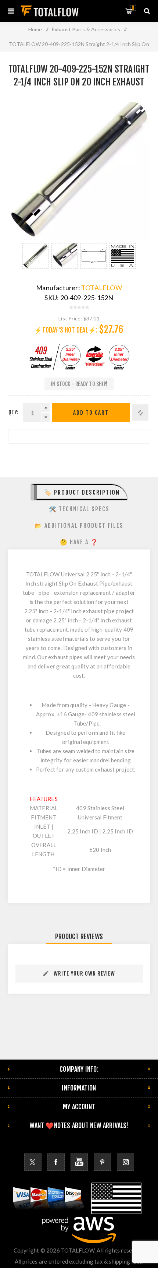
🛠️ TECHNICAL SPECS (79, 509)
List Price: (70, 318)
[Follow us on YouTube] (79, 1162)
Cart (133, 8)
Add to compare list (140, 412)
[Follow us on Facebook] (56, 1162)
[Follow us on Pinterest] (102, 1162)
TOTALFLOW (101, 288)
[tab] (79, 492)
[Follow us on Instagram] (125, 1162)
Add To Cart (91, 412)
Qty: (13, 412)
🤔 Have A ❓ (79, 542)
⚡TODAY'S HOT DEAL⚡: (65, 330)
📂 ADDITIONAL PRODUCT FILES (79, 525)
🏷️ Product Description (82, 492)
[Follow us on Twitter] (33, 1162)
